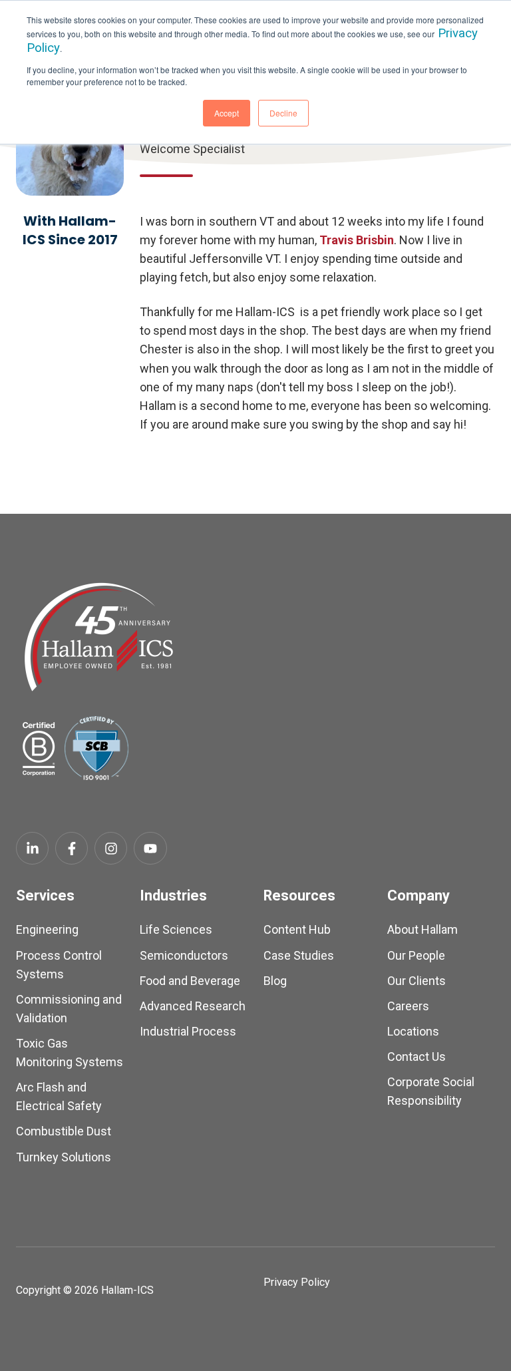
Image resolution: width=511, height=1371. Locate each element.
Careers (408, 1006)
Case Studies (298, 955)
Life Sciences (176, 929)
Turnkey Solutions (63, 1157)
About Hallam (422, 929)
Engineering (47, 929)
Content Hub (297, 929)
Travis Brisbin (356, 240)
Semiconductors (184, 955)
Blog (275, 981)
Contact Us (416, 1057)
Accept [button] (226, 112)
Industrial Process (188, 1031)
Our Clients (416, 981)
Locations (413, 1031)
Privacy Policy (296, 1282)
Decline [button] (283, 112)
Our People (416, 955)
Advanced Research (193, 1006)
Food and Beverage (190, 981)
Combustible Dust (63, 1131)
